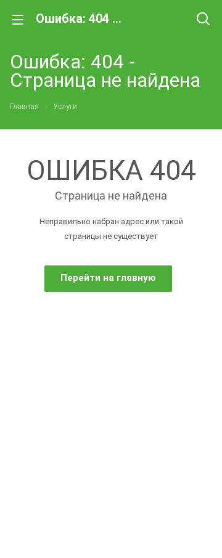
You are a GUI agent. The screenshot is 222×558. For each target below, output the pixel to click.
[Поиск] (203, 20)
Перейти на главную (108, 277)
